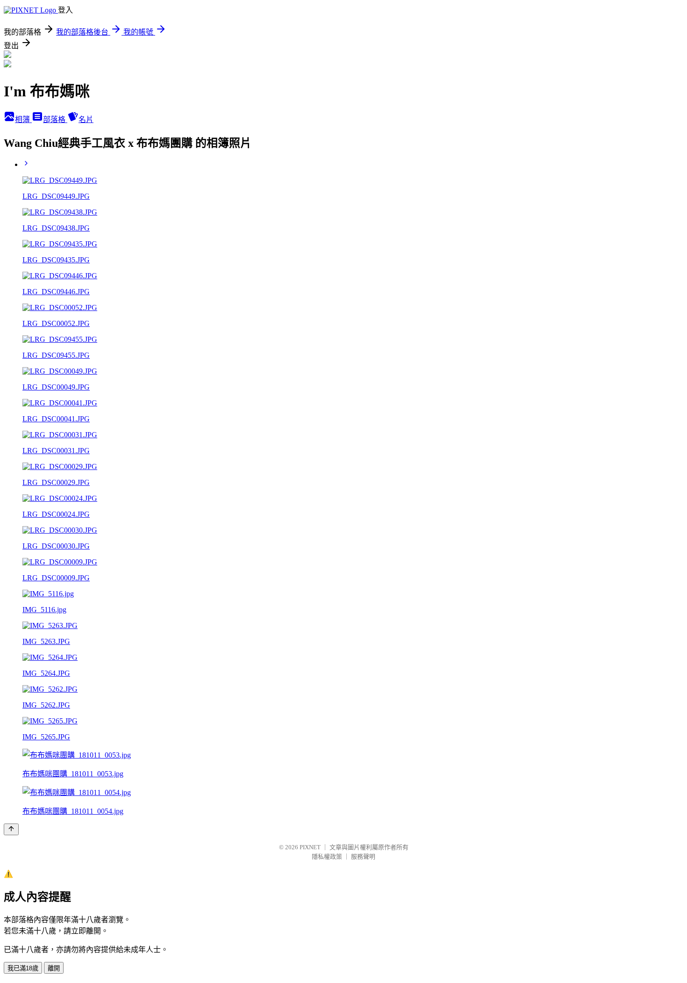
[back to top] (11, 829)
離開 (54, 968)
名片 (86, 119)
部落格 (55, 119)
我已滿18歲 (22, 968)
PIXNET (310, 847)
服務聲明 (363, 856)
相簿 (23, 119)
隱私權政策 (327, 856)
